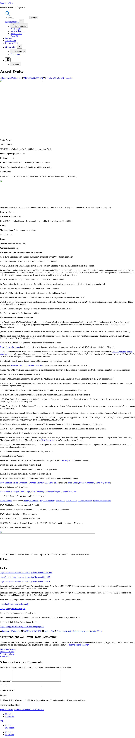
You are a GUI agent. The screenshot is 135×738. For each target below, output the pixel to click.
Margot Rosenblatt (68, 492)
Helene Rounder (84, 501)
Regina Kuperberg (47, 501)
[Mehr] (8, 59)
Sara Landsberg (37, 492)
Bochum (8, 38)
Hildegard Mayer (52, 492)
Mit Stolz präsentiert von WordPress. (29, 709)
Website (3, 695)
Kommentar (5, 681)
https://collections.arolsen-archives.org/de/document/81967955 (26, 572)
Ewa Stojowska (47, 440)
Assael (59, 631)
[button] (8, 15)
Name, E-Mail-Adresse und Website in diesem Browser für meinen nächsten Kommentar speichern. (44, 700)
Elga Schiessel (51, 483)
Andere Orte (10, 41)
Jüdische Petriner (18, 31)
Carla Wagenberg (103, 483)
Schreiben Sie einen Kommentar (58, 78)
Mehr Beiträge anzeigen (79, 645)
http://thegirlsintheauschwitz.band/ (14, 604)
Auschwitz (67, 631)
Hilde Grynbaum (119, 352)
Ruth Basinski (16, 365)
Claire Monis (71, 501)
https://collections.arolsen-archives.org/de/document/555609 (25, 577)
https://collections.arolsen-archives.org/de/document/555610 (25, 581)
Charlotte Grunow (34, 365)
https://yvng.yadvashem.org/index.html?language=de (22, 626)
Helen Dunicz (6, 501)
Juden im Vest (16, 33)
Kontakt (8, 714)
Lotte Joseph (25, 492)
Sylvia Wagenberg (87, 483)
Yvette (100, 631)
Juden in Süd (16, 29)
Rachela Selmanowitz (102, 501)
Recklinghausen (12, 22)
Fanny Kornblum (31, 501)
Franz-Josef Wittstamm (11, 78)
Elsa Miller (60, 501)
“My (2, 721)
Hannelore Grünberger (9, 492)
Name (3, 685)
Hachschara (15, 54)
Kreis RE (14, 36)
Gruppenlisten (11, 47)
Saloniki (93, 631)
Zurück (17, 65)
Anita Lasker (73, 483)
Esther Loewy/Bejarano (10, 347)
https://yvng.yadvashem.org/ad (12, 608)
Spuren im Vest (6, 3)
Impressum (9, 716)
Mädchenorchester (80, 631)
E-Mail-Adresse (7, 690)
